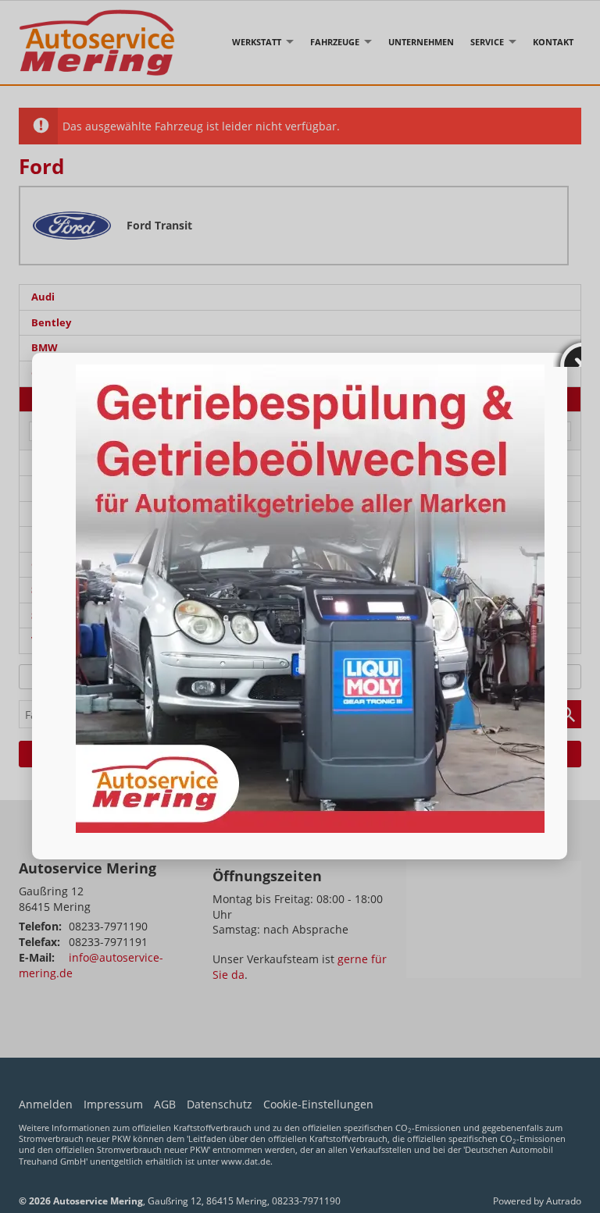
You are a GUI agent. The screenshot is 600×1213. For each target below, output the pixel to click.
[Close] (567, 353)
